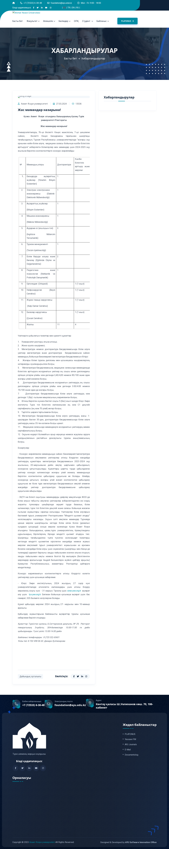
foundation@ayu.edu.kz (61, 3)
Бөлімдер (63, 21)
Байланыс (102, 21)
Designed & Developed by (128, 842)
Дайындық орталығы (30, 676)
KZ (64, 7)
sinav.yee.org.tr (74, 590)
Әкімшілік (48, 21)
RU (77, 7)
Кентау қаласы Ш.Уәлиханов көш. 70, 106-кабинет (124, 705)
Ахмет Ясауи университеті (34, 103)
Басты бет (17, 21)
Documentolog (131, 755)
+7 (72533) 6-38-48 (33, 3)
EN (73, 7)
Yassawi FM (130, 739)
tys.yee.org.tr (35, 594)
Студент (86, 21)
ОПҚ (76, 21)
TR (69, 7)
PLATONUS (126, 21)
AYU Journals (131, 744)
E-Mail (128, 749)
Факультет (32, 21)
